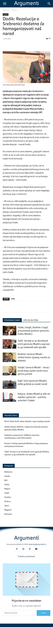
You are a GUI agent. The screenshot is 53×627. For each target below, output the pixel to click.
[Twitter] (11, 45)
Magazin (8, 510)
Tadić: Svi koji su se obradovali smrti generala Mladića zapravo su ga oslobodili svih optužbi (34, 344)
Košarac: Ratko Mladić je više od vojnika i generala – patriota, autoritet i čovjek (34, 397)
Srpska (14, 10)
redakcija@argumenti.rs (37, 544)
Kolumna (8, 514)
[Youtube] (36, 549)
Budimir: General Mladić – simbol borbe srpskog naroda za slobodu (34, 357)
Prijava (43, 613)
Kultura (7, 501)
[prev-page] (4, 407)
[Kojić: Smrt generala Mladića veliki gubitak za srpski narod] (9, 384)
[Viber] (18, 45)
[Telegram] (30, 45)
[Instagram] (23, 549)
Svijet (6, 493)
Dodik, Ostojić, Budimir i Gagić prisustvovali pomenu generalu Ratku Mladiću (33, 330)
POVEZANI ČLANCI (12, 320)
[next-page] (8, 407)
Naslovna (6, 10)
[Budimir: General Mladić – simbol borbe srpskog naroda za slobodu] (9, 357)
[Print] (49, 45)
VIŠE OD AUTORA (30, 320)
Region (7, 489)
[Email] (43, 45)
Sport (6, 506)
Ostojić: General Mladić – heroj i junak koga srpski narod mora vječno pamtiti (33, 370)
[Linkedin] (36, 45)
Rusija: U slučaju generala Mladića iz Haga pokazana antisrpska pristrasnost (26, 445)
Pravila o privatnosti (26, 556)
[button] (4, 3)
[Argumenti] (26, 538)
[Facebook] (5, 45)
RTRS (13, 299)
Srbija (6, 485)
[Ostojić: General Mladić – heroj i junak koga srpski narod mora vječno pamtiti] (9, 370)
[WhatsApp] (24, 45)
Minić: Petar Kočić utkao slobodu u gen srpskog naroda (27, 421)
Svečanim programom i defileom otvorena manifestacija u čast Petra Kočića (21, 436)
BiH (5, 480)
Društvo (7, 497)
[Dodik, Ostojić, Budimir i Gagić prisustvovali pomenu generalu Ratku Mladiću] (9, 330)
